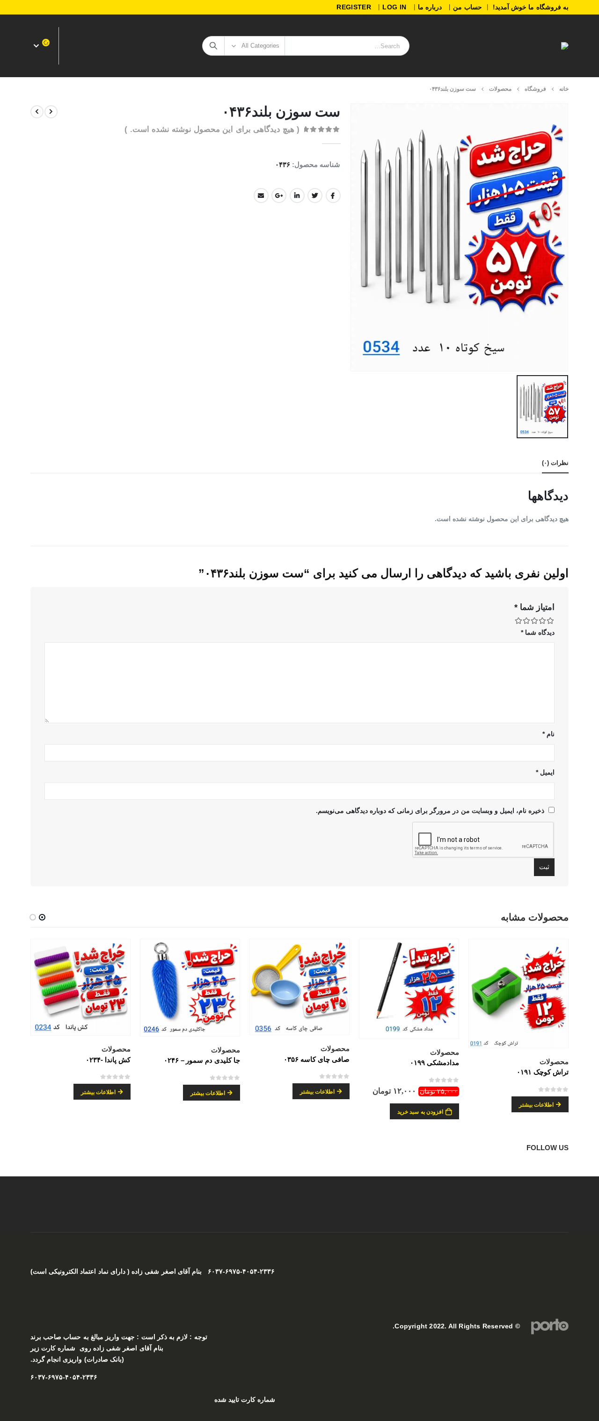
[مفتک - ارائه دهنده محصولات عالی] (555, 46)
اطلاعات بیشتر (536, 1105)
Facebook (333, 195)
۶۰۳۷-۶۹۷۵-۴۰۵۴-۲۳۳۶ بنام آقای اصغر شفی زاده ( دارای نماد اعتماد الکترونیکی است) (152, 1271)
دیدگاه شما (538, 632)
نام (548, 734)
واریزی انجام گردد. (56, 1359)
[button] (42, 917)
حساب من (467, 7)
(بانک (117, 1359)
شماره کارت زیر (52, 1348)
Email (261, 195)
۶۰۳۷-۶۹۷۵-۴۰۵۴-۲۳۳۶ (63, 1377)
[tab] (555, 463)
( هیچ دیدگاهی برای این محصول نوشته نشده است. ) (212, 129)
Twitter (314, 195)
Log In (394, 7)
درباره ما (430, 7)
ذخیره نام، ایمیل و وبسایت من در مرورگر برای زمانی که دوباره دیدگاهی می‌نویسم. (430, 810)
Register (353, 7)
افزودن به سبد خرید (420, 1112)
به (84, 1337)
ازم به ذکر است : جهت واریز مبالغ (136, 1337)
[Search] (213, 45)
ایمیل (545, 772)
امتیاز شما (534, 607)
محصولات (554, 1062)
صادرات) (95, 1359)
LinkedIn (297, 195)
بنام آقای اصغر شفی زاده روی (121, 1348)
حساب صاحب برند (55, 1337)
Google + (278, 195)
